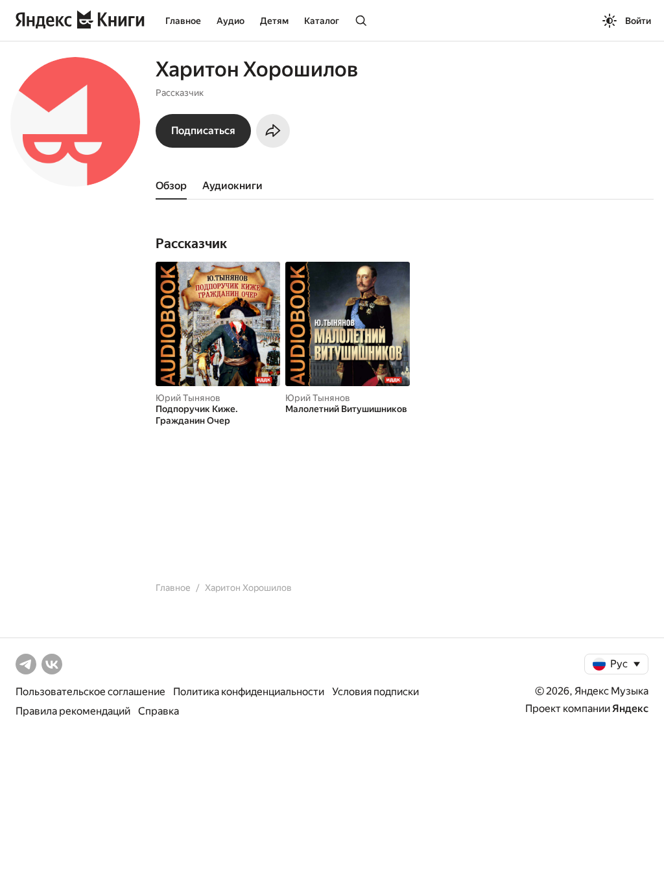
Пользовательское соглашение (90, 691)
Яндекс (630, 708)
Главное (183, 21)
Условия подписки (375, 691)
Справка (158, 711)
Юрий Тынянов (188, 398)
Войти (638, 21)
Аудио (230, 21)
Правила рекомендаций (73, 711)
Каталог (321, 21)
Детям (274, 21)
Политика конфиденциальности (248, 691)
